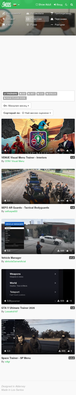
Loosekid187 (11, 311)
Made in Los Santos (12, 389)
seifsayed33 (11, 211)
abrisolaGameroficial (15, 261)
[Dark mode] (66, 4)
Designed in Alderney (13, 386)
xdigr (7, 361)
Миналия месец (16, 105)
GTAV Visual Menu (14, 161)
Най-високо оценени (26, 112)
